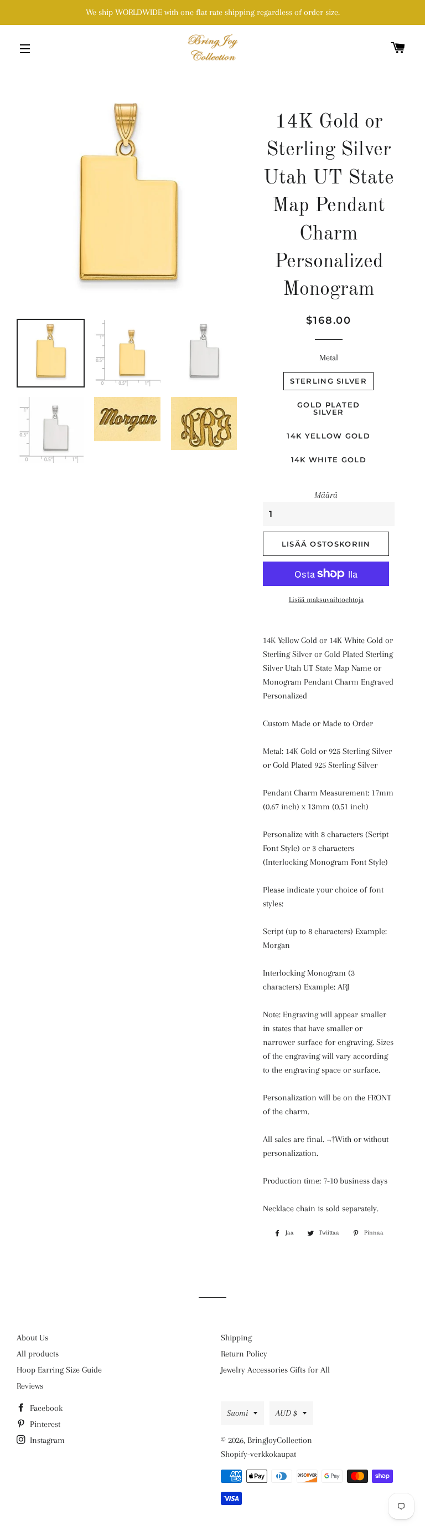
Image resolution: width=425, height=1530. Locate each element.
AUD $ (286, 1413)
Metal (328, 358)
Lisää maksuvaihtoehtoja (326, 599)
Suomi (237, 1413)
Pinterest (44, 1424)
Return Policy (244, 1354)
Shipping (236, 1338)
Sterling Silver (328, 380)
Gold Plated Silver (328, 408)
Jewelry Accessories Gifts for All (275, 1370)
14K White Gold (328, 459)
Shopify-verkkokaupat (258, 1454)
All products (38, 1354)
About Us (32, 1338)
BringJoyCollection (279, 1440)
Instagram (46, 1440)
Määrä (326, 495)
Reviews (30, 1386)
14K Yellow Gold (328, 435)
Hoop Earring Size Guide (59, 1370)
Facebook (45, 1408)
